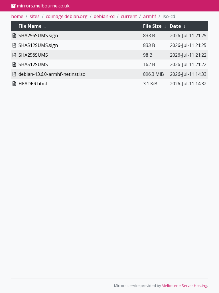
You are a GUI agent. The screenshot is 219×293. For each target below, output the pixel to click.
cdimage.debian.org (67, 16)
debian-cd (104, 16)
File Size (152, 26)
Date (175, 26)
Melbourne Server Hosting (184, 285)
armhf (149, 16)
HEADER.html (33, 83)
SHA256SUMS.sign (38, 35)
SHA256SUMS (33, 55)
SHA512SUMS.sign (38, 45)
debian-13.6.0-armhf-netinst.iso (52, 74)
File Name (30, 26)
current (129, 16)
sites (35, 16)
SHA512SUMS (33, 64)
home (17, 16)
